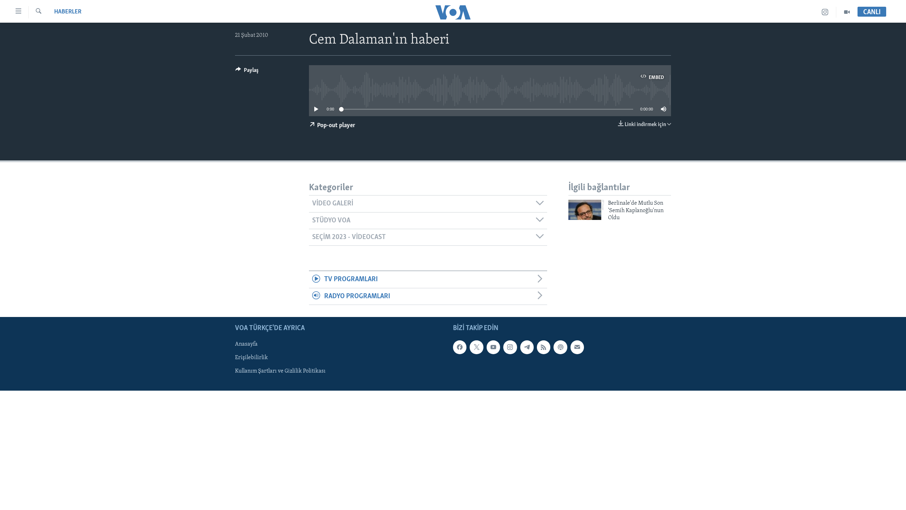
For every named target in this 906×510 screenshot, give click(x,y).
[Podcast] (560, 347)
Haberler (67, 12)
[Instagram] (825, 12)
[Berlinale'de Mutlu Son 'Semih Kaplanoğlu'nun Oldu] (586, 210)
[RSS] (543, 347)
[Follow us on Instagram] (510, 347)
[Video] (847, 12)
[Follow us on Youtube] (493, 347)
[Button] (247, 72)
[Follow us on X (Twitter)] (476, 347)
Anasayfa (246, 344)
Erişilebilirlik (251, 358)
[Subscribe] (577, 347)
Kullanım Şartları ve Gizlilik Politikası (280, 371)
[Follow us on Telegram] (527, 347)
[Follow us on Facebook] (459, 347)
